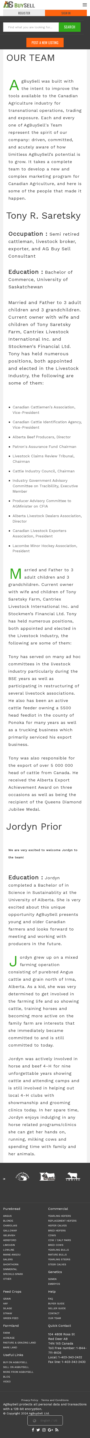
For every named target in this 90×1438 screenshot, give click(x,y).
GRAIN (7, 1298)
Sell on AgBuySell (16, 1367)
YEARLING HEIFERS (59, 1215)
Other (7, 1278)
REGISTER (24, 13)
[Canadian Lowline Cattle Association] (64, 1176)
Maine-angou (12, 1254)
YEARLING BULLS (58, 1249)
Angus (7, 1215)
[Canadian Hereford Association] (14, 1176)
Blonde (8, 1220)
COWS (52, 1235)
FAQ (50, 1298)
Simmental (10, 1269)
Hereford (9, 1240)
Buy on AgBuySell (15, 1362)
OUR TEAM (54, 1318)
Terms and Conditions (55, 1400)
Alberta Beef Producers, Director (42, 437)
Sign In (66, 13)
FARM (6, 1332)
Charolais (10, 1225)
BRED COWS (55, 1245)
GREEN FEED (10, 1318)
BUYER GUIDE (56, 1303)
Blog (6, 1376)
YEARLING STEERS (59, 1259)
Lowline (8, 1249)
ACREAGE (9, 1337)
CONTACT (53, 1313)
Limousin (9, 1245)
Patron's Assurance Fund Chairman (44, 446)
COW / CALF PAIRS (59, 1240)
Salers (8, 1259)
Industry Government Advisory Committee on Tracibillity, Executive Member (45, 485)
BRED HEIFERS (57, 1230)
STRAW (7, 1313)
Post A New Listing (45, 42)
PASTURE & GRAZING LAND (19, 1342)
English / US (48, 1420)
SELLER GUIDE (57, 1308)
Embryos (54, 1283)
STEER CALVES (57, 1264)
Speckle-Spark (13, 1274)
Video (7, 1381)
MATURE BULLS (57, 1254)
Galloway (10, 1230)
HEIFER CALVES (57, 1225)
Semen (52, 1279)
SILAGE (7, 1308)
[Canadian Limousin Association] (38, 1176)
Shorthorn (10, 1264)
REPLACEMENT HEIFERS (62, 1220)
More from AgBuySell (18, 1371)
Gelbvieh (9, 1235)
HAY (5, 1303)
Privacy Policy (29, 1400)
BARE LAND (10, 1347)
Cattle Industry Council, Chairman (44, 471)
